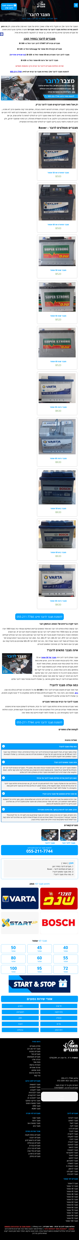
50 (13, 948)
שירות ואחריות (35, 1067)
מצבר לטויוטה (73, 1144)
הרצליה (58, 1018)
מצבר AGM (36, 1108)
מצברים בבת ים (34, 1145)
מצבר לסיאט (73, 1158)
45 (39, 948)
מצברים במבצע (34, 1051)
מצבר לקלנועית (34, 1092)
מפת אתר (36, 1062)
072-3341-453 (63, 1080)
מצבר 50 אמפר (72, 1196)
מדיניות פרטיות (34, 1073)
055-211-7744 (39, 851)
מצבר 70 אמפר (72, 1210)
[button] (1, 34)
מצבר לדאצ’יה (73, 1134)
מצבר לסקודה (73, 1136)
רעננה (20, 1024)
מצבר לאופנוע (35, 1087)
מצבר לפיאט (73, 1147)
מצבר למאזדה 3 (72, 1166)
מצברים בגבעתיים (33, 1143)
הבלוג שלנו (36, 1059)
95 (39, 969)
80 (13, 959)
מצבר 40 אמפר (72, 1188)
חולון (20, 1018)
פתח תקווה (59, 1012)
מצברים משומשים (33, 1056)
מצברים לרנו (73, 1128)
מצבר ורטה (36, 1120)
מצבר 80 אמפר (72, 1215)
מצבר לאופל (73, 1155)
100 (13, 969)
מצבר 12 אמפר (72, 1186)
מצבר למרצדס (72, 1174)
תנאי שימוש (36, 1070)
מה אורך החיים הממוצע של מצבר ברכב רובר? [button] (59, 794)
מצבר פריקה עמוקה (33, 1100)
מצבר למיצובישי (72, 1152)
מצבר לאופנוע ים (34, 1098)
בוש (76, 693)
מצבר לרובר (50, 843)
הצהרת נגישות (35, 1065)
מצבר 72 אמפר (72, 1213)
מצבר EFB (36, 1106)
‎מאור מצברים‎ (61, 1097)
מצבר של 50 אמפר (48, 657)
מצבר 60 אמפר (72, 1202)
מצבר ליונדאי (73, 1118)
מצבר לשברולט (72, 1171)
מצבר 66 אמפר (72, 1207)
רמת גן (20, 1006)
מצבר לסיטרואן (72, 1160)
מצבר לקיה (74, 1126)
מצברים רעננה (34, 1137)
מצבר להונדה (73, 1142)
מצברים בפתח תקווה (32, 1135)
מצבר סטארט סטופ (33, 1103)
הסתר (65, 863)
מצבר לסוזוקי (73, 1120)
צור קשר (37, 1075)
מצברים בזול (35, 1054)
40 (65, 948)
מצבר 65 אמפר (72, 1205)
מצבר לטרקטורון (34, 1095)
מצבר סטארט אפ (34, 1123)
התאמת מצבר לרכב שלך (7, 6)
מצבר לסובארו (72, 1150)
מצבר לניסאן (73, 1168)
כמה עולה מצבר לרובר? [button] (68, 746)
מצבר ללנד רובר (68, 843)
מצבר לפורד (73, 1131)
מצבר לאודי (74, 1123)
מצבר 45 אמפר (72, 1191)
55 (65, 959)
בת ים (59, 1024)
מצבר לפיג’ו (73, 1139)
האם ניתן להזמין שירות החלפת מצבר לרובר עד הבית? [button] (57, 778)
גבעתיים (20, 1030)
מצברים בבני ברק (34, 1148)
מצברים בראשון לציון (32, 1140)
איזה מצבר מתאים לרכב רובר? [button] (65, 762)
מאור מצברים (52, 18)
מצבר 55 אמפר (72, 1199)
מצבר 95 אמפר (72, 1218)
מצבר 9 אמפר (73, 1183)
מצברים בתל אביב (33, 1151)
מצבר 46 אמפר (72, 1194)
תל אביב (59, 1006)
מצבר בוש (36, 1126)
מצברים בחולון (35, 1156)
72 (65, 969)
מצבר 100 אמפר (72, 1221)
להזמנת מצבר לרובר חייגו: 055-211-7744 (39, 617)
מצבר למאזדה (73, 1163)
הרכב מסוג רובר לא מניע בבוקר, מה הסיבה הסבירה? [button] (57, 809)
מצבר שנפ (36, 1118)
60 (39, 959)
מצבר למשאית (35, 1084)
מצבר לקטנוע (35, 1090)
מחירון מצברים (35, 1046)
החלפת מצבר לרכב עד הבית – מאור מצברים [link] (59, 1226)
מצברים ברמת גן (34, 1153)
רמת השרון (59, 1030)
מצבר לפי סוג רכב (39, 18)
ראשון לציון (20, 1012)
